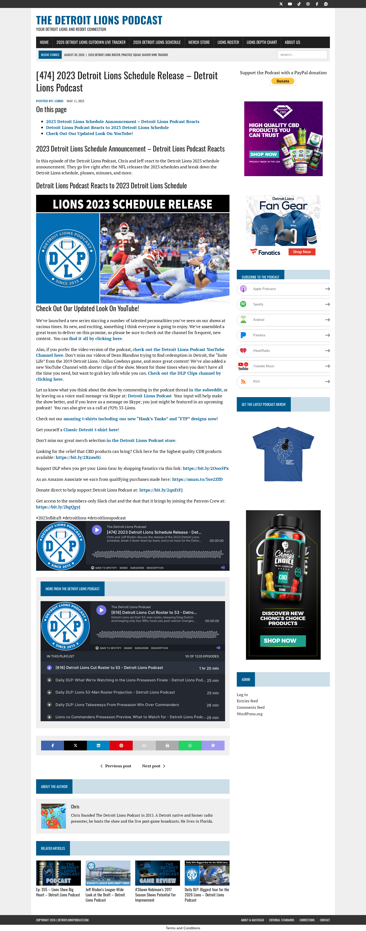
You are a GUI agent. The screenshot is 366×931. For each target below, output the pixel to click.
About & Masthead (252, 920)
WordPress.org (249, 713)
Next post (151, 766)
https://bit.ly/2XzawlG (78, 457)
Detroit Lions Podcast (150, 396)
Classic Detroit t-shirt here (90, 429)
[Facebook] (317, 3)
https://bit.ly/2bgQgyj (58, 507)
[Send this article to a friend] (144, 745)
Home (44, 42)
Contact (325, 920)
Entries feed (247, 701)
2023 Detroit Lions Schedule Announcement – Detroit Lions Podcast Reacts (122, 121)
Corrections (307, 920)
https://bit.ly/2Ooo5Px (206, 468)
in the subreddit (205, 390)
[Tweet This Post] (75, 745)
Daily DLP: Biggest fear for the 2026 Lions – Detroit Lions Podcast (207, 894)
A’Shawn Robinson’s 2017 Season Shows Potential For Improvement (155, 894)
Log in (242, 694)
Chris (59, 101)
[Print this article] (167, 745)
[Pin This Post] (121, 745)
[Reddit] (326, 3)
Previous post (118, 766)
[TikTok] (299, 3)
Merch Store (199, 42)
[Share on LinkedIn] (98, 745)
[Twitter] (281, 3)
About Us (292, 42)
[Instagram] (308, 3)
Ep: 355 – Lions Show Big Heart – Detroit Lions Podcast (58, 892)
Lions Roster (228, 42)
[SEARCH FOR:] (302, 54)
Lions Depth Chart (262, 42)
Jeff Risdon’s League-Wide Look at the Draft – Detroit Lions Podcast (105, 894)
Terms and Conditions (183, 928)
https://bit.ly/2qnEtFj (161, 490)
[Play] (132, 249)
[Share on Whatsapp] (190, 745)
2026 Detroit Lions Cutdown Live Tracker (91, 42)
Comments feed (251, 707)
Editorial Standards (281, 920)
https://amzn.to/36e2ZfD (197, 479)
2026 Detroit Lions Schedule (157, 42)
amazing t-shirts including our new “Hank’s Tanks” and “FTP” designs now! (140, 419)
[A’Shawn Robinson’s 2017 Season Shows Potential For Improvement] (157, 882)
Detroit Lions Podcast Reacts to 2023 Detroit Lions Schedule (107, 127)
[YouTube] (290, 3)
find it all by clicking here (95, 338)
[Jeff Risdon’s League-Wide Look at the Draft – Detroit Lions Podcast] (108, 882)
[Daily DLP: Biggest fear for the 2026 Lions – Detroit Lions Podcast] (207, 882)
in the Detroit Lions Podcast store (141, 440)
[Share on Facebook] (52, 745)
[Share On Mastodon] (213, 745)
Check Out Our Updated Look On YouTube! (89, 133)
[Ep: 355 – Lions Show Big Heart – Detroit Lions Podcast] (58, 882)
